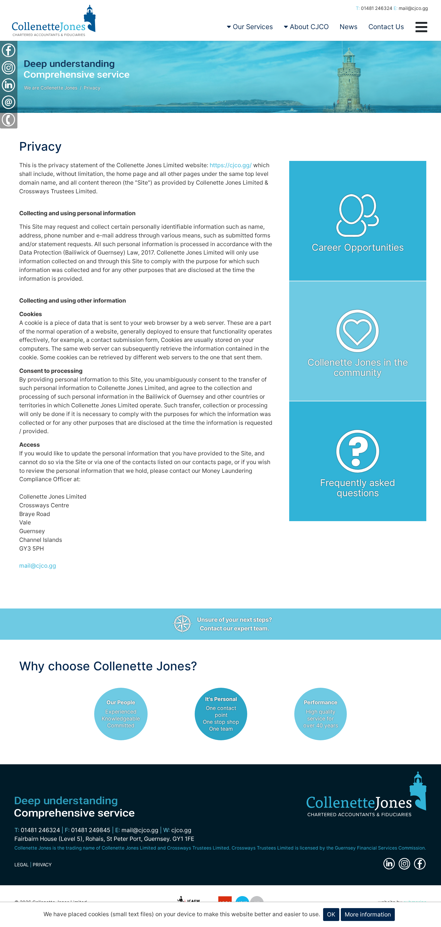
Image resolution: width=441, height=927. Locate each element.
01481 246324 (376, 8)
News (349, 27)
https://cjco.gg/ (231, 165)
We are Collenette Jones (50, 88)
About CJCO (308, 27)
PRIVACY (42, 865)
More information (368, 914)
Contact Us (386, 27)
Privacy (92, 88)
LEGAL (21, 865)
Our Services (252, 27)
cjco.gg (181, 830)
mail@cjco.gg (413, 8)
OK (331, 914)
